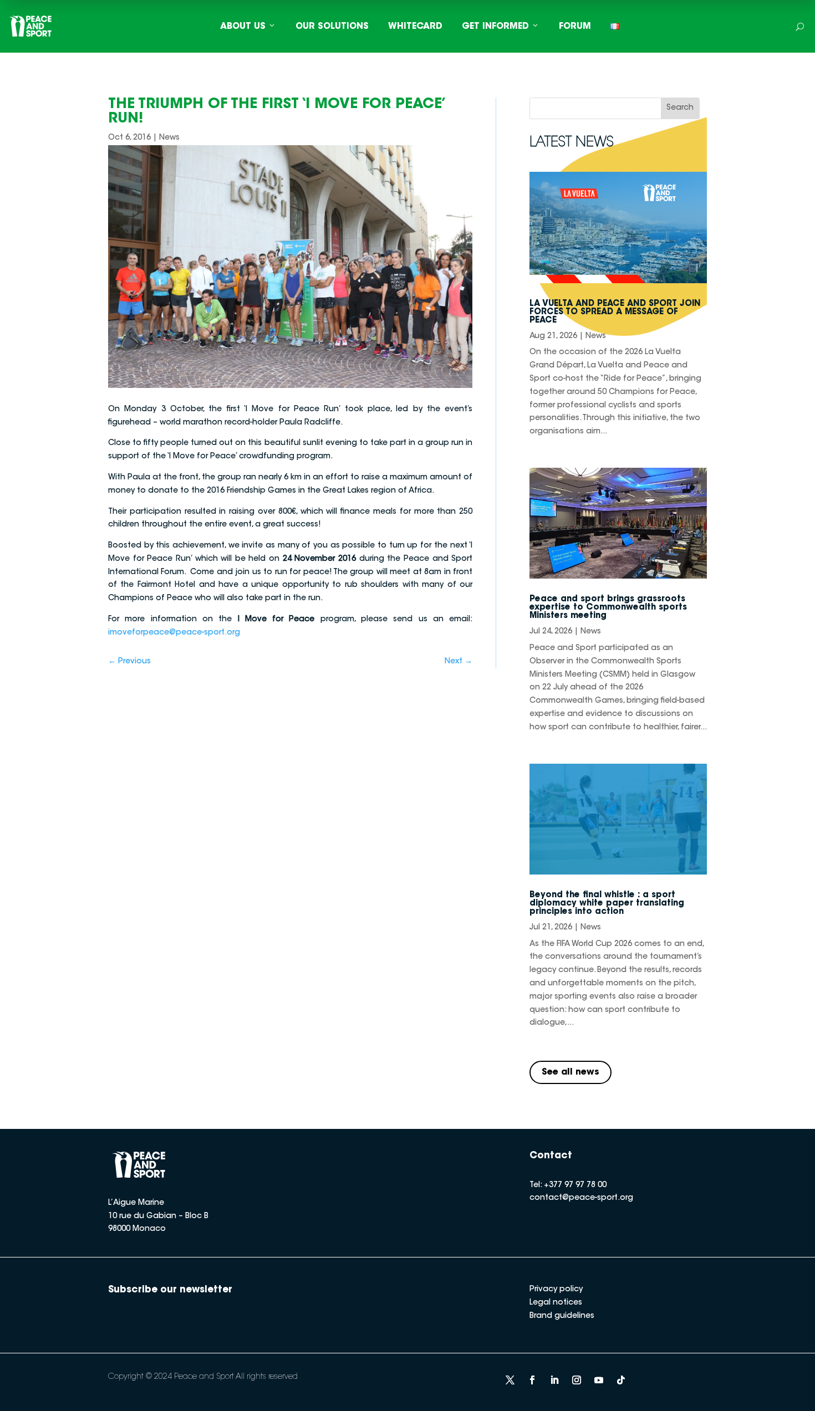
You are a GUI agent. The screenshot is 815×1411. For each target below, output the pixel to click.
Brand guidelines (561, 1316)
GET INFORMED (495, 26)
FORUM (575, 26)
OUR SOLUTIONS (332, 26)
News (169, 138)
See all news (570, 1072)
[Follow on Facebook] (532, 1380)
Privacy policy (556, 1290)
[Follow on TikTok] (621, 1380)
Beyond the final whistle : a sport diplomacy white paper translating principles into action (606, 903)
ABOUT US (243, 26)
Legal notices (555, 1303)
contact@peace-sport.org (581, 1198)
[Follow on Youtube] (599, 1380)
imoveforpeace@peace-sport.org (174, 633)
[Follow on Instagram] (576, 1380)
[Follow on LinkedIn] (554, 1380)
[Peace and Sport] (30, 26)
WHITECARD (415, 26)
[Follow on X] (510, 1380)
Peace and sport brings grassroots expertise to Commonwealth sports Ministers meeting (608, 607)
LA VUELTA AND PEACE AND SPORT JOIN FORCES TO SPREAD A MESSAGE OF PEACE (615, 312)
